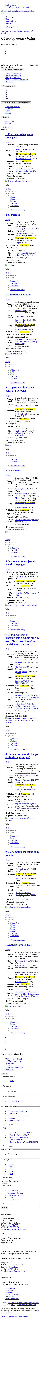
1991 (11, 1169)
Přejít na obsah (10, 3)
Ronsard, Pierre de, (22, 489)
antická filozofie (21, 704)
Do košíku (5, 117)
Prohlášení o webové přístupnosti (17, 7)
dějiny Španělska (31, 593)
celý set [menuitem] (8, 123)
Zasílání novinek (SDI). (13, 1061)
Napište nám (9, 1297)
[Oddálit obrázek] (9, 191)
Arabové (19, 595)
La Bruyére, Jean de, (22, 662)
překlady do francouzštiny (29, 808)
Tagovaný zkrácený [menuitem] (12, 107)
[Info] (15, 191)
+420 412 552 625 (11, 1267)
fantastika (20, 996)
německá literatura (22, 992)
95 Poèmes (12, 214)
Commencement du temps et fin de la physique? (21, 756)
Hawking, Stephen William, (25, 775)
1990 (11, 1171)
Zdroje (7, 1065)
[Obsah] (13, 372)
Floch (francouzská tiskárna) (25, 789)
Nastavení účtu (10, 21)
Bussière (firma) (21, 329)
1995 (11, 1164)
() (26, 154)
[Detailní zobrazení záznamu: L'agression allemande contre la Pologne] (8, 445)
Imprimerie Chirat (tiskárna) (26, 878)
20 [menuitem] (6, 92)
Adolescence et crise (18, 294)
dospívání (19, 342)
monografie (19, 435)
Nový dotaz (9, 1070)
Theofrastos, (19, 667)
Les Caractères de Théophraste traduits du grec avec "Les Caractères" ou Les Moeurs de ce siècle (22, 639)
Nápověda (9, 23)
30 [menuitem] (6, 94)
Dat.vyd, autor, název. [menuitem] (13, 78)
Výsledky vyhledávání (13, 1059)
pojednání (19, 708)
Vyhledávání (9, 17)
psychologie (19, 339)
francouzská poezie (23, 895)
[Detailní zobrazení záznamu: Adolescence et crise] (13, 354)
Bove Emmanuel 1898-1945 (20, 1137)
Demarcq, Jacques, (22, 233)
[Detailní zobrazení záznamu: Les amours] (10, 532)
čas (17, 808)
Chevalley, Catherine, (23, 780)
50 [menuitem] (6, 96)
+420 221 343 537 (11, 1225)
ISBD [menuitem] (7, 111)
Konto (7, 19)
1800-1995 (15, 1181)
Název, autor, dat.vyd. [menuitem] (13, 76)
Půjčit (7, 142)
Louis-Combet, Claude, (23, 320)
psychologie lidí (31, 339)
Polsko (29, 433)
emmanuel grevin (16, 1195)
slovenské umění (22, 171)
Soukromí (9, 1292)
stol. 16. (24, 522)
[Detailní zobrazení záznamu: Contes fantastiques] (13, 1006)
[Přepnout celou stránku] (13, 191)
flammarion (14, 1191)
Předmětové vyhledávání (14, 1067)
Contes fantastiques (18, 944)
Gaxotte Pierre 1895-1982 (19, 1140)
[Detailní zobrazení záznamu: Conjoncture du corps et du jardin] (18, 907)
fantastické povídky (32, 996)
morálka (18, 706)
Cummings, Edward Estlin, (25, 229)
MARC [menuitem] (8, 113)
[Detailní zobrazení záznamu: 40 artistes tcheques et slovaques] (17, 181)
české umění (27, 169)
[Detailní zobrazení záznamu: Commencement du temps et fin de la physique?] (22, 820)
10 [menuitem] (6, 90)
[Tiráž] (12, 197)
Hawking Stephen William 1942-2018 (23, 1142)
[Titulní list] (14, 199)
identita (27, 342)
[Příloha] (13, 201)
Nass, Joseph (19, 316)
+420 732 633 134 (12, 1227)
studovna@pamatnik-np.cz (16, 1229)
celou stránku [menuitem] (10, 121)
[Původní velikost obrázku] (11, 191)
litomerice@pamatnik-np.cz (16, 1271)
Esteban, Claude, (22, 869)
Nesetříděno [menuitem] (9, 82)
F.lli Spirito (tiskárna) (23, 159)
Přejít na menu (10, 5)
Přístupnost (9, 1290)
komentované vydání (31, 708)
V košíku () (5, 33)
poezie (18, 253)
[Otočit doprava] (9, 193)
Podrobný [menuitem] (9, 109)
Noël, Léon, (19, 406)
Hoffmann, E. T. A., (22, 961)
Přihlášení (9, 27)
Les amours (13, 470)
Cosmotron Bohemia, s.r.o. (26, 1305)
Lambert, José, (20, 966)
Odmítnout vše (22, 1317)
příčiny (30, 431)
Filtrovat (4, 1074)
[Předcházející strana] (11, 193)
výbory (18, 255)
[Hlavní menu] (4, 13)
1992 (11, 1167)
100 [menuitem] (6, 98)
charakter (32, 704)
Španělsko (20, 593)
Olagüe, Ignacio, (22, 577)
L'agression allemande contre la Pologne (19, 389)
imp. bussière (14, 1200)
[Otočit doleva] (6, 193)
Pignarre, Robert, (21, 672)
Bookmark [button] (14, 206)
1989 (11, 1174)
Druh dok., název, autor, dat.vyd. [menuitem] (17, 80)
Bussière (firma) (21, 507)
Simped (18, 243)
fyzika (23, 806)
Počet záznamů (8, 86)
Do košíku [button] (14, 204)
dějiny (17, 522)
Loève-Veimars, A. (22, 972)
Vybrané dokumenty (17, 210)
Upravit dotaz (10, 1063)
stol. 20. (33, 171)
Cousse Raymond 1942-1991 (20, 1133)
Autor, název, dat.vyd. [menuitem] (13, 73)
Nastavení (13, 1317)
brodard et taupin (16, 1193)
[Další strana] (13, 193)
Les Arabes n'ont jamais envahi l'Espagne (20, 563)
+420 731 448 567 (12, 1269)
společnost (27, 706)
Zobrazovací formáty (16, 102)
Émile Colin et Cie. (22, 414)
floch (11, 1198)
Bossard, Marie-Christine (25, 149)
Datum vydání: (10, 1181)
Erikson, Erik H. (21, 311)
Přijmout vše (5, 1317)
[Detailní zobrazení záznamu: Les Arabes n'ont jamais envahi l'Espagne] (21, 605)
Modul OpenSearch (12, 1294)
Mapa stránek (10, 1288)
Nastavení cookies (12, 1299)
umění (18, 169)
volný (12, 1091)
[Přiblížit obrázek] (6, 191)
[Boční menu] (2, 13)
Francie (12, 1154)
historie (35, 520)
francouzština (14, 1101)
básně (24, 255)
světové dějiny (20, 429)
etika (34, 706)
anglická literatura (28, 253)
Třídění (12, 69)
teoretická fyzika (33, 806)
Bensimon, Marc (21, 493)
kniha (12, 1081)
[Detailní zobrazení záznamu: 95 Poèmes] (10, 265)
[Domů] (17, 11)
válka (24, 431)
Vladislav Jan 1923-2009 (19, 1135)
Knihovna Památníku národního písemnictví (17, 31)
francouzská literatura (23, 520)
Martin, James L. (21, 498)
